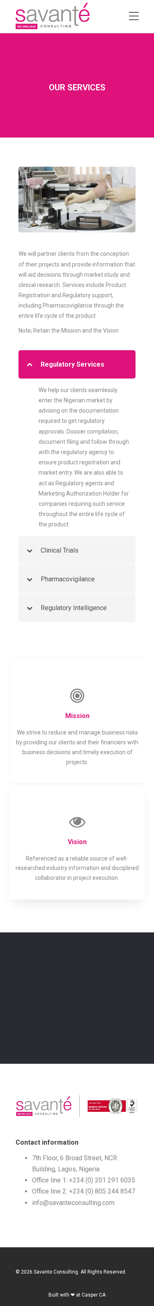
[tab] (77, 364)
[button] (77, 364)
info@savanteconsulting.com (73, 1203)
